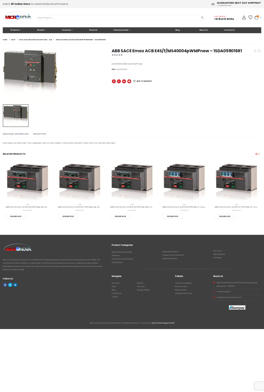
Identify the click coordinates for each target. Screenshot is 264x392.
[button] (256, 154)
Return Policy (180, 290)
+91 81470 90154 (224, 19)
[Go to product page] (28, 182)
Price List (93, 30)
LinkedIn (124, 81)
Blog (177, 30)
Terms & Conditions (184, 283)
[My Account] (244, 17)
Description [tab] (39, 134)
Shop (114, 286)
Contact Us (229, 30)
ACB (27, 205)
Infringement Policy (183, 293)
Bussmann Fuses (169, 258)
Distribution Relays (170, 251)
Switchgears (117, 262)
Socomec (217, 250)
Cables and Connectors (173, 255)
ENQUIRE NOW (15, 216)
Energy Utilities (143, 290)
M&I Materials (219, 254)
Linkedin (15, 285)
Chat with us (220, 16)
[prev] (255, 51)
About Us (203, 30)
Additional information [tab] (15, 134)
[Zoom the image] (17, 245)
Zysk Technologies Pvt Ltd (163, 323)
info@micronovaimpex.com (229, 297)
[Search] (202, 17)
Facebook (114, 81)
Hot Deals (217, 257)
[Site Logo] (17, 17)
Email (129, 81)
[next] (259, 51)
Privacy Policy (181, 286)
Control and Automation (122, 259)
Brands (140, 283)
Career (115, 296)
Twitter (119, 81)
